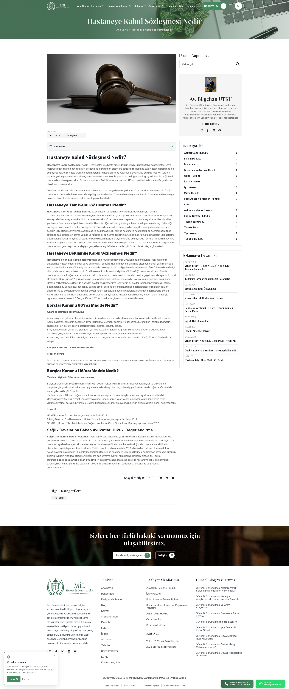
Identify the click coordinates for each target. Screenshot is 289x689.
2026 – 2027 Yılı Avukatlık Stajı (162, 641)
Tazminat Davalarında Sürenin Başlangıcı (207, 278)
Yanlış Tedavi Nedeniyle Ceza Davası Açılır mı (210, 340)
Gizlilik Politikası (109, 616)
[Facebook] (155, 478)
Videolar (105, 645)
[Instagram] (149, 478)
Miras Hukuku (192, 193)
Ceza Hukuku (192, 175)
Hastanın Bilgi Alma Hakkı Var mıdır (205, 360)
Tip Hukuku (59, 498)
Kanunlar (172, 6)
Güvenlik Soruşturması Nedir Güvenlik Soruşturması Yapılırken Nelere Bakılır (216, 589)
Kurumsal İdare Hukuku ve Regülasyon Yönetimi (167, 606)
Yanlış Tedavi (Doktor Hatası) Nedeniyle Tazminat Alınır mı (207, 267)
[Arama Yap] (237, 64)
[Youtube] (173, 478)
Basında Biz (155, 6)
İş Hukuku (190, 187)
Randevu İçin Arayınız (129, 555)
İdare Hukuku (192, 181)
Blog (181, 6)
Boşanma (189, 164)
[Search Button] (238, 6)
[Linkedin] (167, 478)
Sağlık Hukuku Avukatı (197, 321)
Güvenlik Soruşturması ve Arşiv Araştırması (213, 606)
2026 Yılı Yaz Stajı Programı (161, 646)
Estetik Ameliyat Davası (197, 330)
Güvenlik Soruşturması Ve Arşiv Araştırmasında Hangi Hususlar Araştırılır (217, 598)
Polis (187, 204)
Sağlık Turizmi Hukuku (197, 215)
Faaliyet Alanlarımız (118, 6)
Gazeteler (106, 639)
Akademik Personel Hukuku (161, 587)
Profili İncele (209, 123)
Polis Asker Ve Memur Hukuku (202, 198)
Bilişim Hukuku (192, 158)
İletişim (191, 6)
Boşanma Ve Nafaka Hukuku (200, 170)
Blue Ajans (179, 677)
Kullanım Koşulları (110, 662)
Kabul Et (14, 679)
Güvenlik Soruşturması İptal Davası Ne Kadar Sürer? (216, 629)
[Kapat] (54, 656)
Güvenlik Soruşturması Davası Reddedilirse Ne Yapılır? (219, 654)
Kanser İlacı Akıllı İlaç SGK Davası (204, 298)
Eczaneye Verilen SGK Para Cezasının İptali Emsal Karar (209, 309)
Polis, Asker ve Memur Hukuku (162, 599)
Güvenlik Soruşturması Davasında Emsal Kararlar (217, 614)
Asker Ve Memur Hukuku (198, 210)
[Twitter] (161, 478)
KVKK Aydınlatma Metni (174, 686)
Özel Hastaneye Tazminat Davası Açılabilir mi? (210, 350)
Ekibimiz (139, 6)
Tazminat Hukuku (194, 221)
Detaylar (26, 679)
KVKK (104, 656)
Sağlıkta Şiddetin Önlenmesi (200, 288)
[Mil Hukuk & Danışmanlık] (58, 6)
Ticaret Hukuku (193, 227)
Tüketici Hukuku (193, 238)
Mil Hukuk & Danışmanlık (143, 677)
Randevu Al (211, 6)
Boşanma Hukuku (156, 625)
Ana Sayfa (83, 6)
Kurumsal (96, 6)
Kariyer (105, 610)
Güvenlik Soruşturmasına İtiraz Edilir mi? (217, 621)
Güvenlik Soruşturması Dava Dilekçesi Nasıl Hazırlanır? (216, 637)
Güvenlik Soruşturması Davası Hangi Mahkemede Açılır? (215, 646)
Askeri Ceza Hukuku (196, 152)
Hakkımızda (107, 593)
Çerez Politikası (109, 650)
